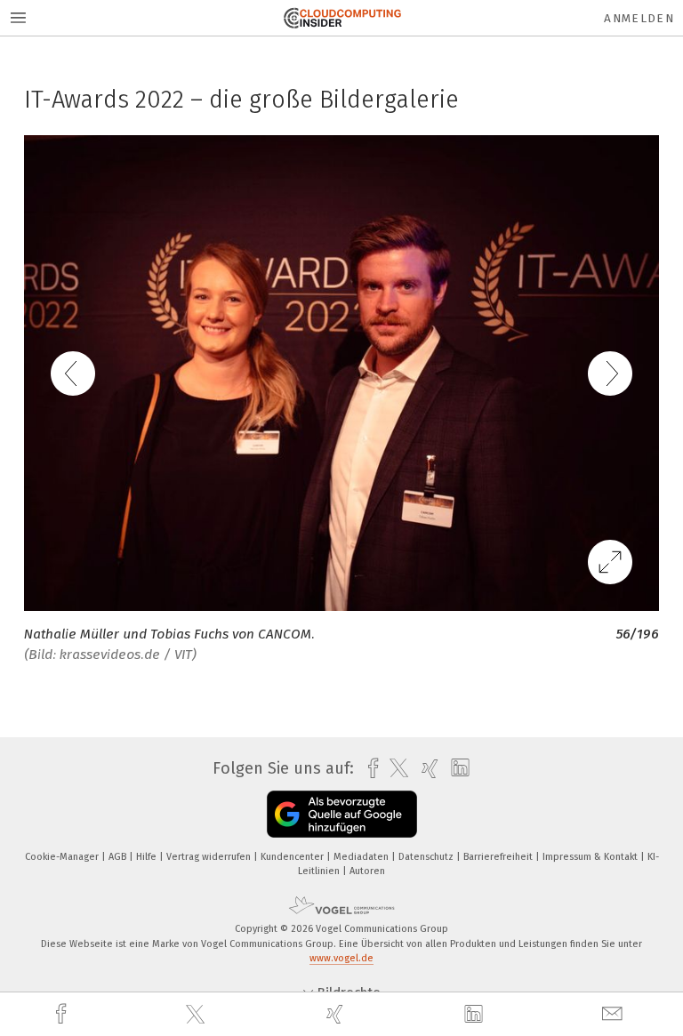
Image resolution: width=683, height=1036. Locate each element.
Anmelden (639, 18)
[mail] (614, 1014)
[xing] (337, 1014)
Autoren (367, 871)
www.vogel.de (341, 958)
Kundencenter (293, 857)
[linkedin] (475, 1014)
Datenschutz (427, 857)
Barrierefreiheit (499, 857)
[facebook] (63, 1014)
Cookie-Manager (63, 857)
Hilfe (147, 857)
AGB (118, 857)
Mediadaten (362, 857)
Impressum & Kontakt (591, 857)
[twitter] (197, 1014)
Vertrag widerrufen (209, 857)
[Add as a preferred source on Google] (342, 814)
